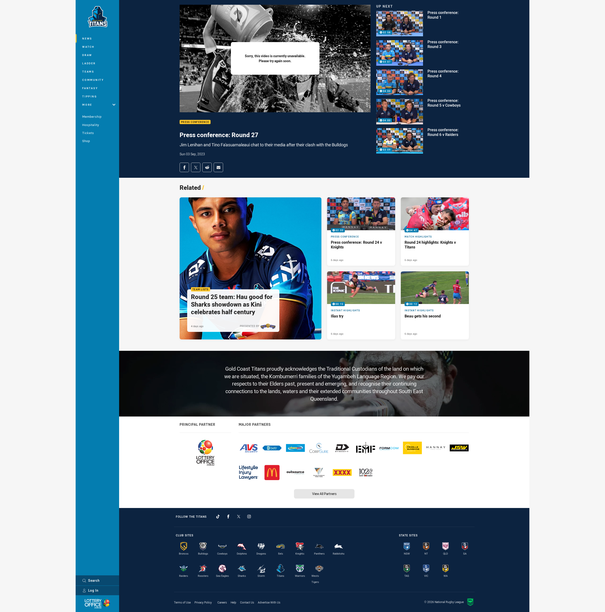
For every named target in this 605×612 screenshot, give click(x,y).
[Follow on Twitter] (239, 516)
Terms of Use (182, 602)
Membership (92, 116)
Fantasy (90, 88)
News (87, 38)
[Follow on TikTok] (218, 516)
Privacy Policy (203, 602)
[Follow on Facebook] (228, 516)
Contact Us (247, 602)
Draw (87, 55)
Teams (88, 71)
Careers (222, 602)
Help (233, 602)
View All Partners (324, 493)
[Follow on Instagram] (249, 516)
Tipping (89, 96)
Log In (93, 590)
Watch (88, 46)
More (87, 104)
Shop (86, 141)
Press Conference (195, 122)
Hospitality (90, 125)
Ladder (89, 63)
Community (93, 80)
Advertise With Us (269, 602)
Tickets (88, 133)
